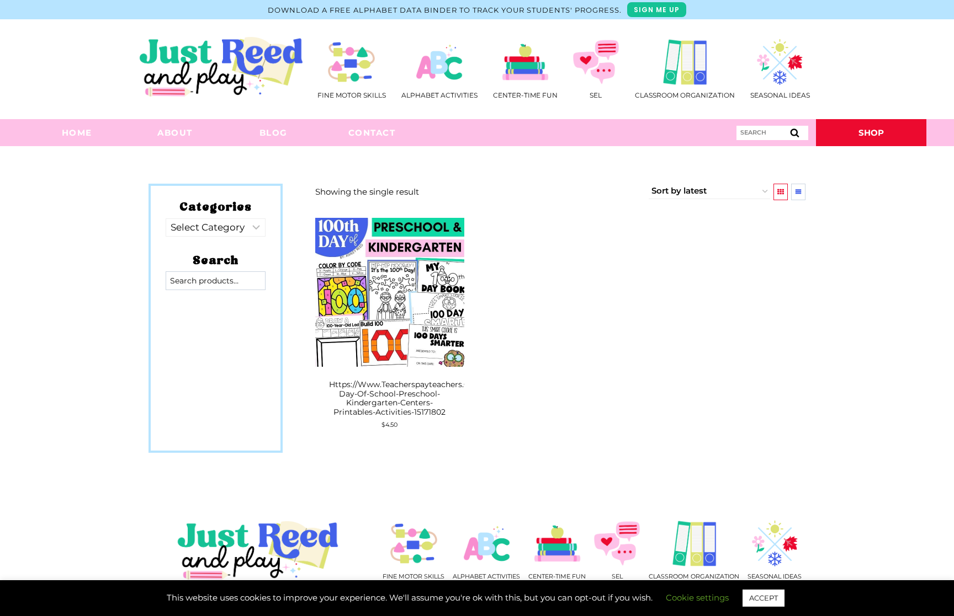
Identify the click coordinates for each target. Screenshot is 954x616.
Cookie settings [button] (697, 597)
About (175, 132)
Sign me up (657, 9)
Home (77, 132)
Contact (372, 132)
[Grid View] (780, 192)
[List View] (798, 192)
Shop (871, 132)
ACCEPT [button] (763, 597)
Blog (273, 132)
